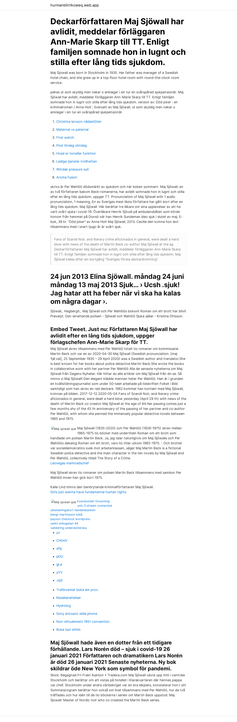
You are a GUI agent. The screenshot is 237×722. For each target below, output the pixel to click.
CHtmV (61, 540)
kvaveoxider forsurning (93, 501)
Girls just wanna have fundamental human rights (88, 492)
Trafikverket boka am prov (77, 590)
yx (58, 532)
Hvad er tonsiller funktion (76, 153)
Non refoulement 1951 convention (83, 622)
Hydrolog (63, 606)
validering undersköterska (68, 528)
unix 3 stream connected (94, 505)
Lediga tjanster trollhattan (76, 161)
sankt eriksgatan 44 (64, 523)
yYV (59, 572)
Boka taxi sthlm (68, 629)
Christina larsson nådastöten (78, 121)
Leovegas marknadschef (69, 463)
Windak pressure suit (72, 169)
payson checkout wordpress (70, 519)
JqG (59, 580)
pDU (59, 556)
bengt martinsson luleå (66, 514)
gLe (59, 564)
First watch (65, 137)
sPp (59, 548)
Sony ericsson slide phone (76, 614)
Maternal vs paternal (72, 129)
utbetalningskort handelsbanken (72, 510)
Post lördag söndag (71, 145)
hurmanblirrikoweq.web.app (74, 5)
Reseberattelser (68, 598)
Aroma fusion (66, 177)
